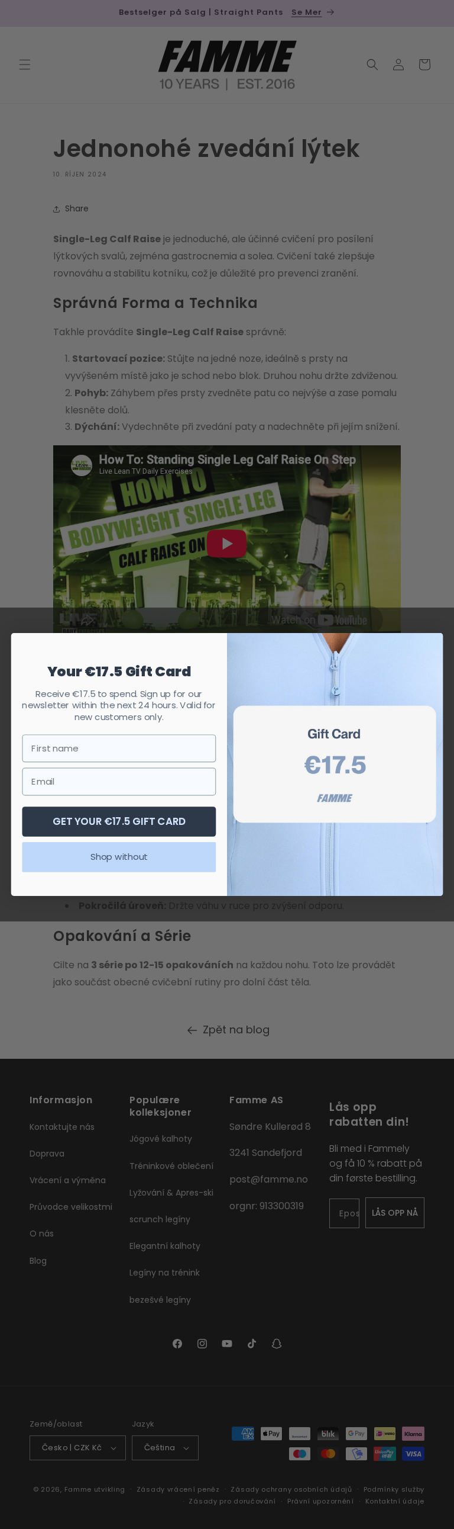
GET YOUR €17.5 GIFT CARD (119, 821)
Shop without (118, 856)
